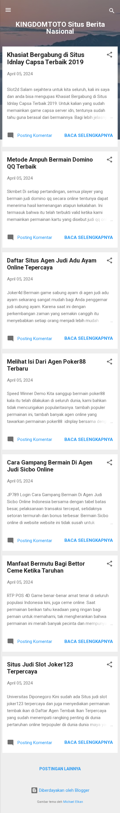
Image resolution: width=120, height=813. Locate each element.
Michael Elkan (73, 802)
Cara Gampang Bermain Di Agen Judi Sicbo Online (49, 466)
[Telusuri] (111, 12)
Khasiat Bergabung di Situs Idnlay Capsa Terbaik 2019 (45, 58)
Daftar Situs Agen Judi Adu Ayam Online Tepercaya (51, 264)
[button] (109, 55)
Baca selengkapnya (88, 135)
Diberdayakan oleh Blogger (63, 790)
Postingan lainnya (60, 768)
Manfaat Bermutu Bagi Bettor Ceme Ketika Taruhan (46, 567)
